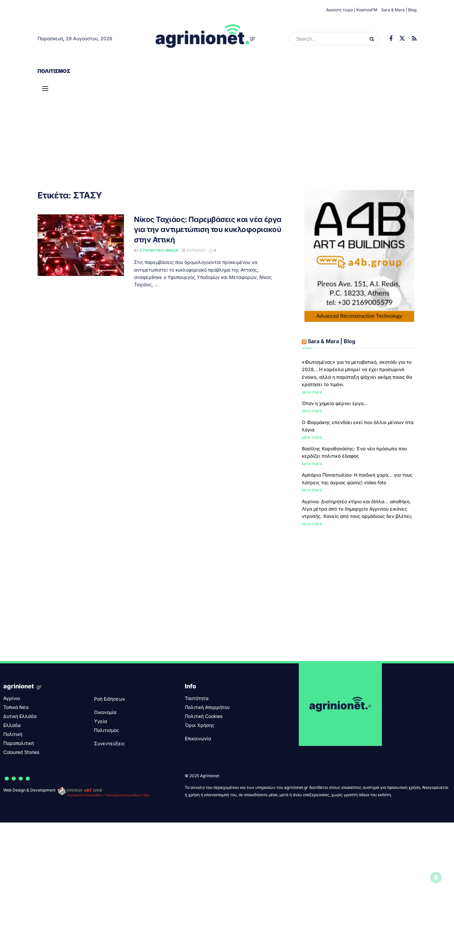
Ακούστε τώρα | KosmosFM (351, 9)
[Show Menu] (45, 88)
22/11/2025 (195, 250)
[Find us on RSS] (414, 39)
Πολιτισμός (54, 71)
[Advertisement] (227, 130)
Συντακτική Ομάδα (159, 250)
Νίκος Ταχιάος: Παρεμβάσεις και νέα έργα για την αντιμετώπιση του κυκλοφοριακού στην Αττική (208, 229)
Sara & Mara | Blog (398, 9)
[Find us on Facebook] (391, 39)
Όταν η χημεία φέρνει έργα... (335, 403)
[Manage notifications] (436, 877)
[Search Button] (373, 38)
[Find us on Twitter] (402, 39)
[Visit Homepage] (206, 38)
